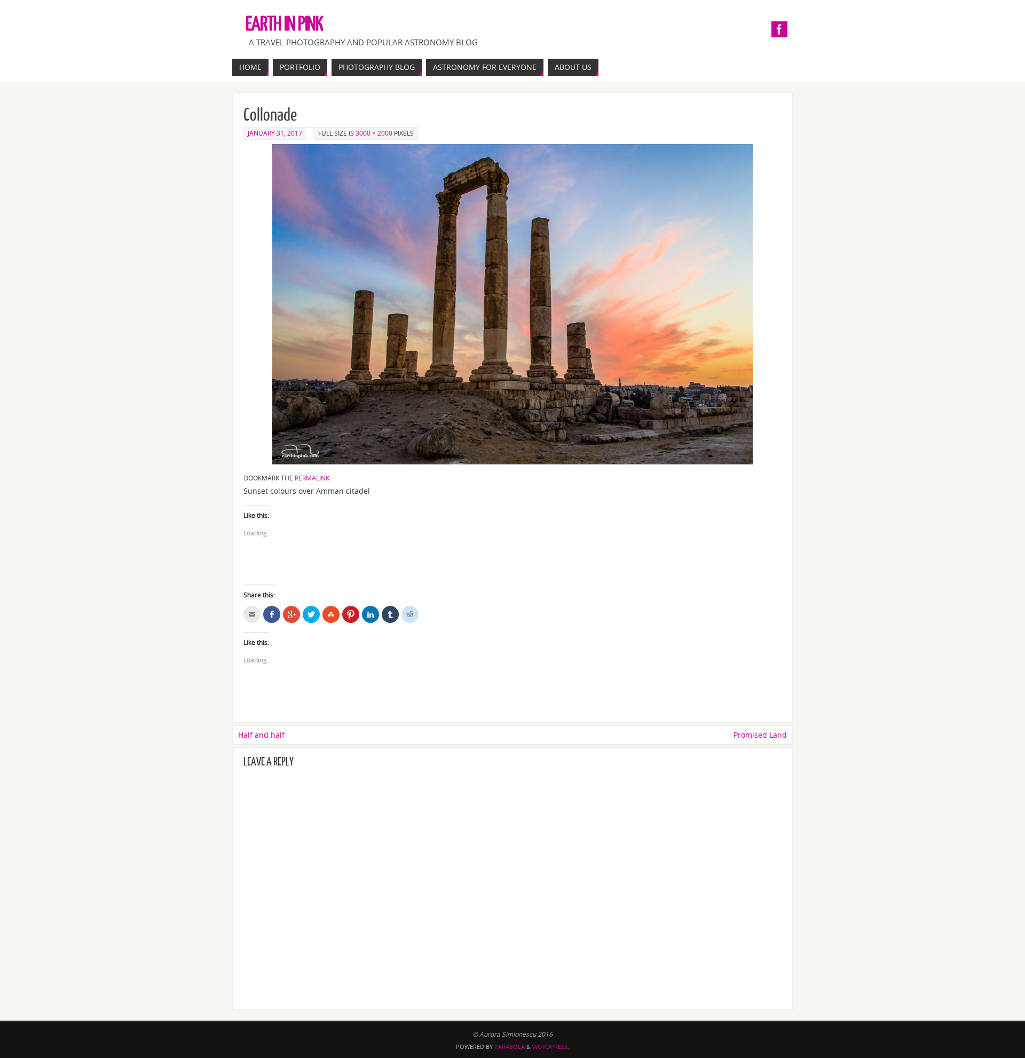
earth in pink (284, 24)
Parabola (509, 1047)
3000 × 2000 (374, 133)
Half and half (261, 735)
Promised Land (760, 735)
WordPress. (550, 1047)
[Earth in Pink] (779, 29)
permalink (312, 478)
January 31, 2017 (275, 133)
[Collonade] (512, 304)
